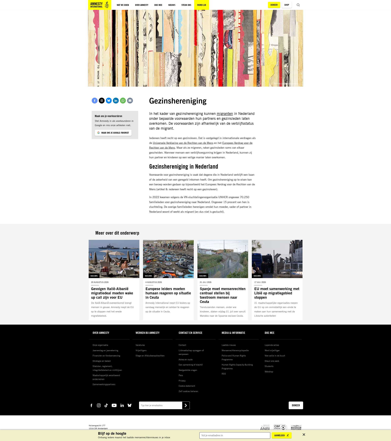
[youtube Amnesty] (114, 405)
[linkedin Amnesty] (122, 405)
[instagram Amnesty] (99, 405)
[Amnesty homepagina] (99, 5)
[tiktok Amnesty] (106, 405)
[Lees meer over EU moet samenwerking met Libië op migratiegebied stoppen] (277, 280)
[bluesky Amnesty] (129, 405)
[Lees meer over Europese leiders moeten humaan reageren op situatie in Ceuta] (168, 280)
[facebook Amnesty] (91, 405)
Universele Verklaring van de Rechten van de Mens (183, 142)
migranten (225, 113)
